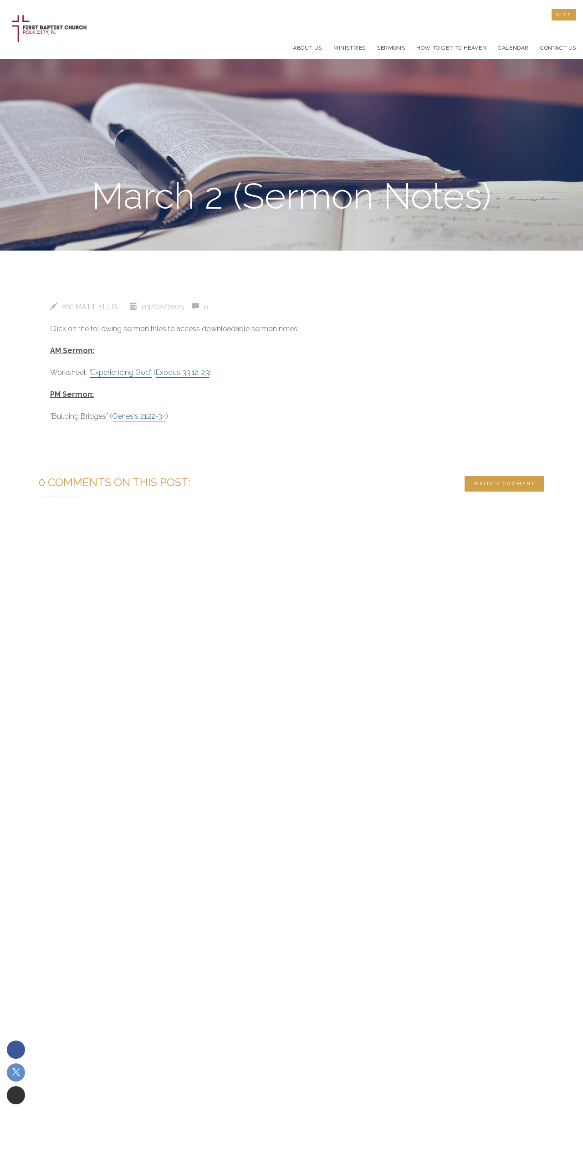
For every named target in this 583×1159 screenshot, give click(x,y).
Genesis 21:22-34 (139, 416)
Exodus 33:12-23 (182, 372)
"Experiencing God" (120, 372)
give (564, 14)
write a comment (504, 483)
